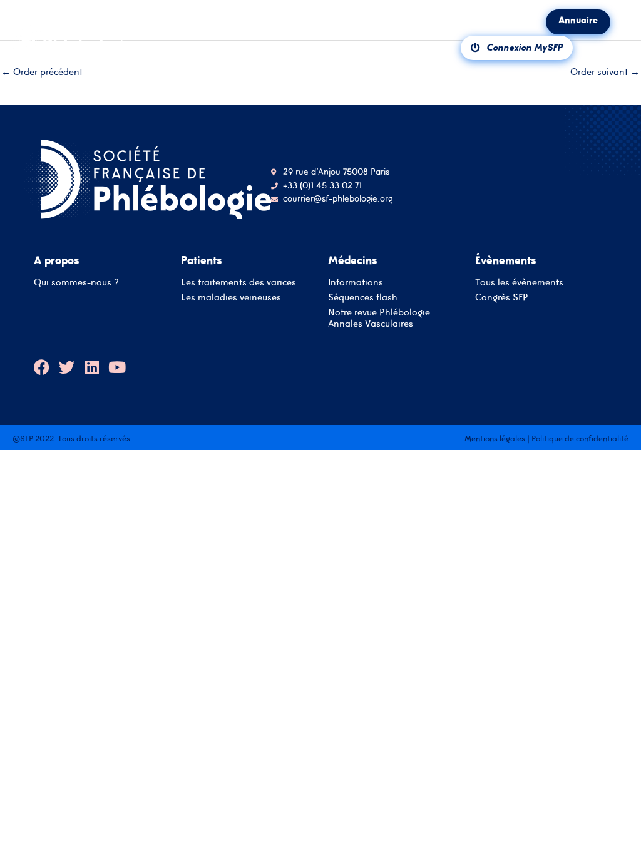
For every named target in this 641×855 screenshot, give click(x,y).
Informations (355, 282)
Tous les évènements (519, 282)
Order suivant (605, 72)
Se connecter (320, 493)
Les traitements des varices (238, 282)
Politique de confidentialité (579, 438)
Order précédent (42, 72)
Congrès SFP (501, 297)
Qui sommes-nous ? (76, 282)
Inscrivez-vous (320, 529)
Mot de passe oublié (362, 451)
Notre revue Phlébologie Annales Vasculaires (379, 317)
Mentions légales (494, 438)
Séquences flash (362, 297)
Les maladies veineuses (231, 297)
